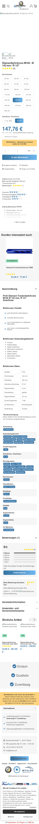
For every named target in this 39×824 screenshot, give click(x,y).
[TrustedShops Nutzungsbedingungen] (27, 591)
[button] (19, 68)
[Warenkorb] (35, 6)
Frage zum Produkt (28, 169)
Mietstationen (20, 472)
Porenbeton (7, 437)
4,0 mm (6, 515)
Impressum (32, 807)
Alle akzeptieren (19, 812)
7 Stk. (6, 449)
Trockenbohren (8, 429)
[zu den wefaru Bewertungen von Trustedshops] (8, 769)
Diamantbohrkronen (10, 501)
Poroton (19, 439)
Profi (5, 508)
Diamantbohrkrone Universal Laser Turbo (28, 643)
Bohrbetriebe (8, 470)
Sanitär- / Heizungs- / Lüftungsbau (14, 467)
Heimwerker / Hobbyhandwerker (23, 470)
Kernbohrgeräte (8, 530)
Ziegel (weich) (8, 442)
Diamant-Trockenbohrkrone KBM (19, 268)
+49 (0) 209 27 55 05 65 (14, 747)
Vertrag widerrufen (19, 758)
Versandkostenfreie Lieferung (23, 132)
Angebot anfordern (10, 165)
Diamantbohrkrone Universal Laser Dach (10, 643)
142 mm (6, 480)
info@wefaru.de (11, 750)
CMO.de (31, 822)
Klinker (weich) (28, 442)
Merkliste (25, 165)
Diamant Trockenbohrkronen (13, 182)
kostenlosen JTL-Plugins (16, 822)
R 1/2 (5, 457)
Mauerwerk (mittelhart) (20, 437)
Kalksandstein (18, 442)
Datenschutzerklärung (9, 807)
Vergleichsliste (9, 169)
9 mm (5, 523)
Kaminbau (30, 467)
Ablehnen (11, 817)
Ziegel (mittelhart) (29, 439)
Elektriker (7, 464)
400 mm (6, 494)
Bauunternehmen (9, 472)
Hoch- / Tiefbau (16, 464)
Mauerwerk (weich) (9, 439)
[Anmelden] (31, 6)
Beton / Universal (9, 487)
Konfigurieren (28, 817)
